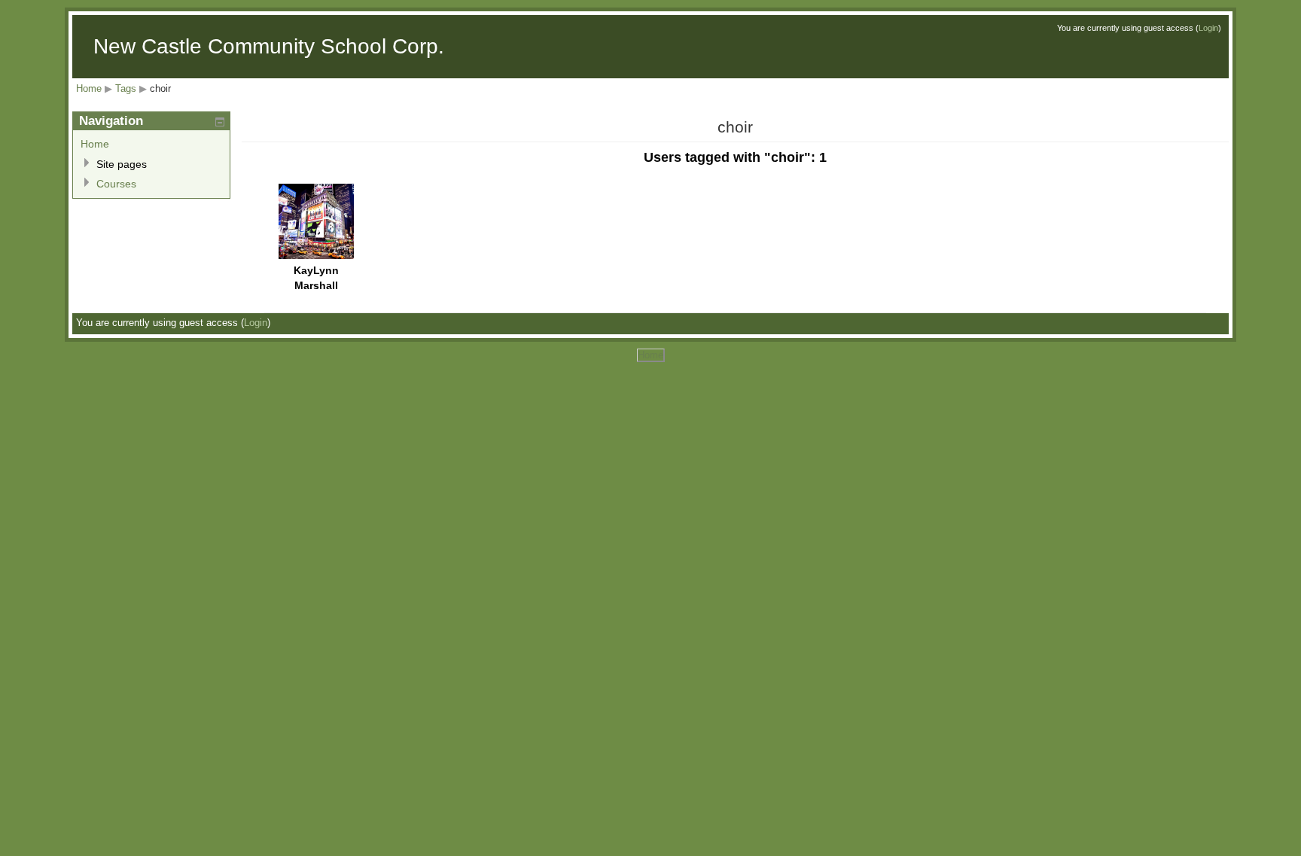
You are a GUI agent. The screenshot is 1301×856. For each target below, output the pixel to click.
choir (160, 88)
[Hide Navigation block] (219, 121)
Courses (116, 184)
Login (1208, 27)
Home (89, 88)
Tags (125, 88)
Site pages (121, 164)
